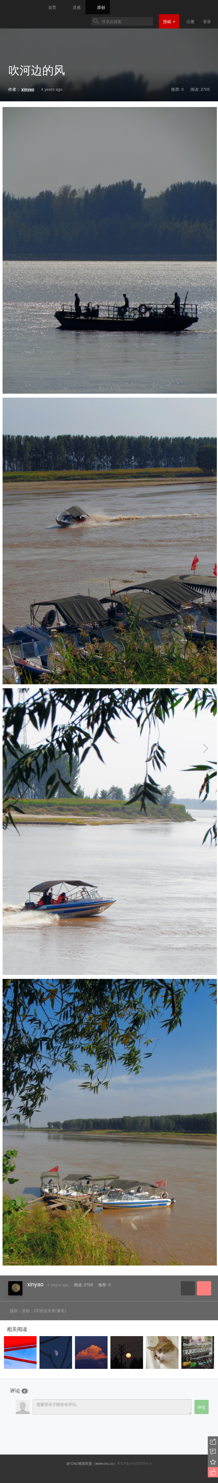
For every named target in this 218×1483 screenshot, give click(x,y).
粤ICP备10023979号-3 (134, 1463)
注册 (190, 21)
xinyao (35, 1284)
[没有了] (20, 749)
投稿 (167, 21)
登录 (207, 21)
